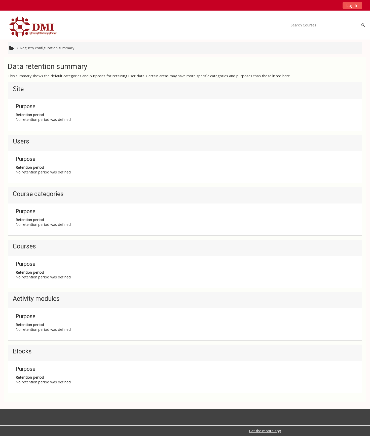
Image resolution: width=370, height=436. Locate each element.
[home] (34, 26)
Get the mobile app (265, 430)
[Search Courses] (363, 25)
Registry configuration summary (47, 48)
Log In (352, 5)
